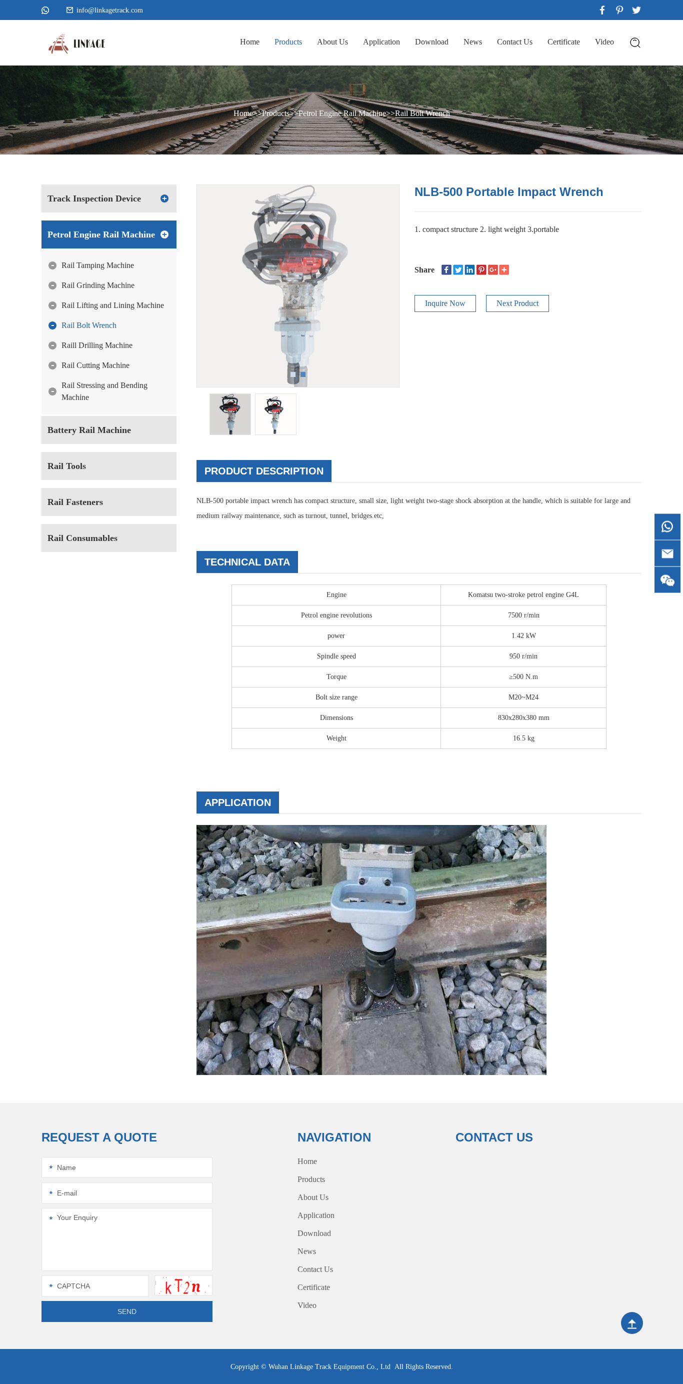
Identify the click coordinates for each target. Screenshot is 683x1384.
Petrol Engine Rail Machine (342, 113)
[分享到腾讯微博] (481, 269)
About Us (332, 42)
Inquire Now (445, 303)
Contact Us (514, 42)
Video (604, 42)
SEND (127, 1312)
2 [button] (303, 374)
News (473, 42)
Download (431, 42)
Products (288, 42)
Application (381, 42)
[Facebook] (447, 269)
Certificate (564, 42)
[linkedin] (469, 269)
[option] (298, 286)
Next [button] (355, 270)
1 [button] (293, 374)
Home (250, 42)
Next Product (517, 303)
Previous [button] (241, 270)
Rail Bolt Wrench (422, 113)
